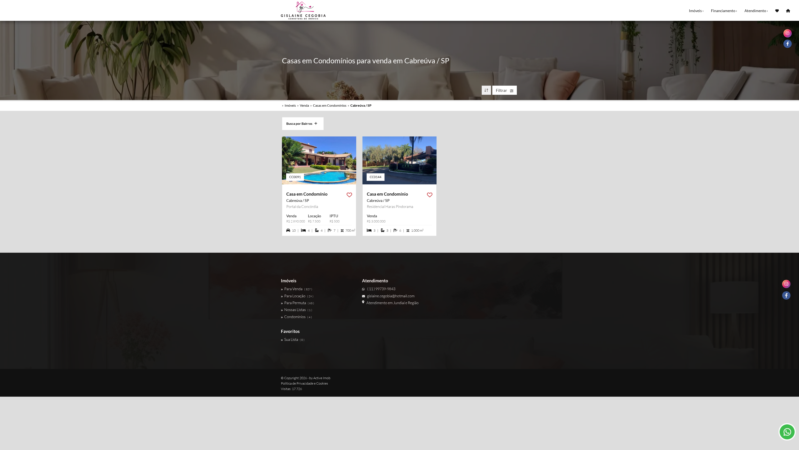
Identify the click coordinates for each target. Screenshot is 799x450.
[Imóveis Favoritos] (777, 10)
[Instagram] (786, 284)
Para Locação (298, 296)
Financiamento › (724, 10)
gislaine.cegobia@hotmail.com (390, 296)
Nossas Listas (298, 309)
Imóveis (290, 105)
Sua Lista (294, 339)
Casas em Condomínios (329, 105)
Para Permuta (299, 302)
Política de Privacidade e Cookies (304, 383)
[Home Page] (788, 10)
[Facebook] (786, 295)
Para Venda (298, 288)
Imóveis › (696, 10)
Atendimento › (756, 10)
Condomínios (298, 316)
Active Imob (321, 378)
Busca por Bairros (300, 123)
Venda (304, 105)
